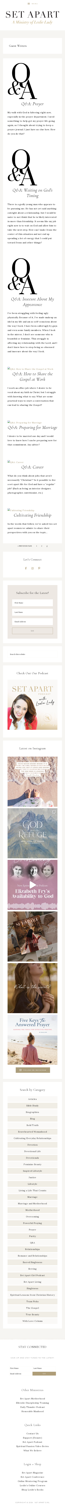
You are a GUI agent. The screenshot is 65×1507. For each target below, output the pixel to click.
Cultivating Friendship (32, 515)
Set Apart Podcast (32, 1442)
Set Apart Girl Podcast (32, 1275)
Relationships (32, 1249)
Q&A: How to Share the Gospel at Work (32, 376)
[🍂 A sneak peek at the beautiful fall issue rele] (32, 936)
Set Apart (32, 17)
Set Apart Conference (32, 1477)
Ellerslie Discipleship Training (32, 1402)
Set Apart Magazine (32, 1472)
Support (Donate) (32, 1437)
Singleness (32, 1288)
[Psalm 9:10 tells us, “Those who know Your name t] (32, 833)
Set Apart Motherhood (32, 1398)
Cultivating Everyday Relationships (32, 1138)
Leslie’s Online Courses (32, 1485)
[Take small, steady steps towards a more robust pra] (32, 1040)
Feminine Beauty (32, 1164)
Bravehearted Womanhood (32, 1131)
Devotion (32, 1144)
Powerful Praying (32, 1223)
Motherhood (32, 1210)
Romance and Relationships (32, 1255)
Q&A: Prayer (32, 104)
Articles (32, 1099)
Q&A (32, 1242)
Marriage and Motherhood (32, 1203)
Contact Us (32, 1433)
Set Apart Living (32, 1282)
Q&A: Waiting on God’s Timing (33, 192)
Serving (32, 1268)
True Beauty (32, 1314)
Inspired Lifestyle (32, 1171)
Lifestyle (32, 1184)
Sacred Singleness (32, 1262)
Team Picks (32, 1301)
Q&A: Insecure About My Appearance (32, 301)
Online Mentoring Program (32, 1481)
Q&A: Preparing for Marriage (32, 427)
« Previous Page (25, 546)
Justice (32, 1177)
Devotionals (32, 1157)
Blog (32, 1118)
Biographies (32, 1112)
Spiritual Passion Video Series (32, 1446)
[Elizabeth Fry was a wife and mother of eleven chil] (32, 885)
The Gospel (32, 1308)
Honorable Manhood (32, 1411)
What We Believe (32, 1450)
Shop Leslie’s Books (33, 1489)
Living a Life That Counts (32, 1190)
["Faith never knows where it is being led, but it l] (32, 782)
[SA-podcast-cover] (32, 730)
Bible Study (32, 1105)
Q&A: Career (32, 467)
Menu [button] (35, 4)
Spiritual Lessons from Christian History (32, 1295)
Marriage (32, 1197)
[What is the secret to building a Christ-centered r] (32, 988)
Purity (32, 1236)
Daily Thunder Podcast (32, 1407)
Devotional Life (32, 1151)
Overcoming (32, 1216)
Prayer (32, 1229)
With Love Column (33, 1321)
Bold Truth (33, 1125)
